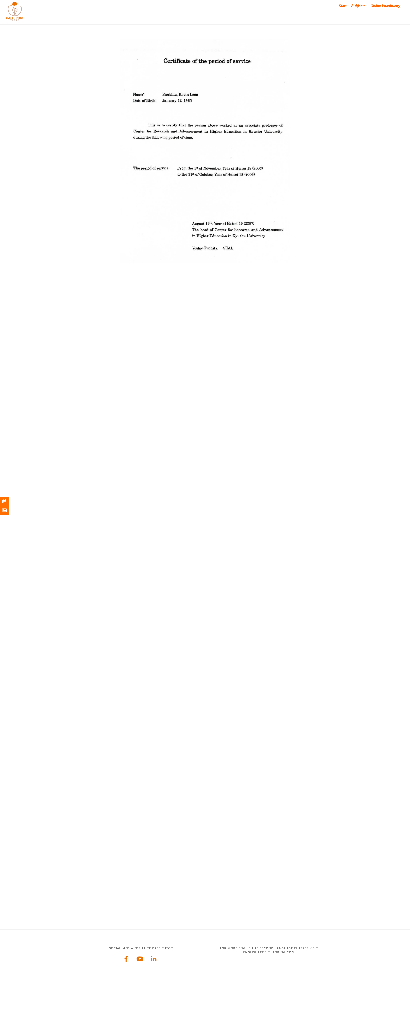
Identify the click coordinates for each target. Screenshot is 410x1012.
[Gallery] (7, 510)
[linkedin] (154, 958)
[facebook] (127, 958)
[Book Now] (7, 501)
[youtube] (140, 958)
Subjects (358, 6)
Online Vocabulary (385, 6)
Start (342, 6)
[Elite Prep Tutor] (14, 18)
